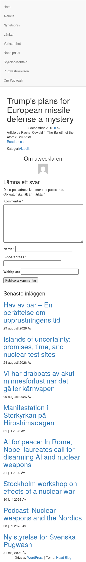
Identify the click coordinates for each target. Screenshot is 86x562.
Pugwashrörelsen (16, 71)
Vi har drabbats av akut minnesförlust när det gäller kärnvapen (38, 380)
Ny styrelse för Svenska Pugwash (39, 540)
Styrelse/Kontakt (15, 62)
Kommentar (13, 201)
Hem (7, 6)
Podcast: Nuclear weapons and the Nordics (42, 513)
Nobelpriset (12, 52)
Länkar (9, 34)
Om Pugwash (13, 80)
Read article (15, 141)
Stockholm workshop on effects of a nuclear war (40, 487)
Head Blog (63, 557)
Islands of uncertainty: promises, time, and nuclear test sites (37, 346)
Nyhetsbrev (12, 25)
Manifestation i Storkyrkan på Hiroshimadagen (28, 414)
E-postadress (14, 257)
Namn (8, 249)
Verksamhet (12, 43)
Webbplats (11, 271)
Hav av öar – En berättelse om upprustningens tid (31, 312)
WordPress (35, 557)
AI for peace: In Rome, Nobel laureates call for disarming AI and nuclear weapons (41, 453)
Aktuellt (9, 16)
